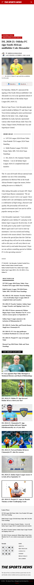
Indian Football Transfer (16, 265)
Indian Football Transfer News (9, 267)
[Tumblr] (9, 550)
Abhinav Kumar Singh (15, 53)
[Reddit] (3, 553)
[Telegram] (6, 553)
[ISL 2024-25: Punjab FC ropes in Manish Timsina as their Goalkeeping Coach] (17, 489)
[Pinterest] (12, 547)
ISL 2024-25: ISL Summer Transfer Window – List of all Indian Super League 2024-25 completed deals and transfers (17, 298)
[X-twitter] (6, 547)
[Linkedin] (6, 550)
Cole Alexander (13, 263)
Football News (8, 35)
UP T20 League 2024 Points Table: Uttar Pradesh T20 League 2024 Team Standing (16, 141)
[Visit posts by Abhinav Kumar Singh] (3, 54)
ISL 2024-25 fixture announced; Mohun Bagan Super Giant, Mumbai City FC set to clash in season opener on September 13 (16, 312)
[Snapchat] (12, 550)
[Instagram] (3, 550)
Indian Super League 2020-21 (12, 37)
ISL (18, 270)
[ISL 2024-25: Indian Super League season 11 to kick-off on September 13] (17, 464)
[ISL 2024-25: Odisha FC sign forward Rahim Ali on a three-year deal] (17, 387)
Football (19, 263)
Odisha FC (4, 272)
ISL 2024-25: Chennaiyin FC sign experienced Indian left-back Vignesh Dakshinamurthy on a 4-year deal (14, 425)
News (27, 270)
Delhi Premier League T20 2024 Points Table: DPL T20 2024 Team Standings (15, 151)
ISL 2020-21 (22, 270)
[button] (3, 2)
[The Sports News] (13, 2)
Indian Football (5, 265)
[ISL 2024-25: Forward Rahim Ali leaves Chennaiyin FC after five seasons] (17, 439)
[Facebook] (3, 547)
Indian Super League (23, 267)
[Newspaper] (9, 553)
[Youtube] (9, 547)
